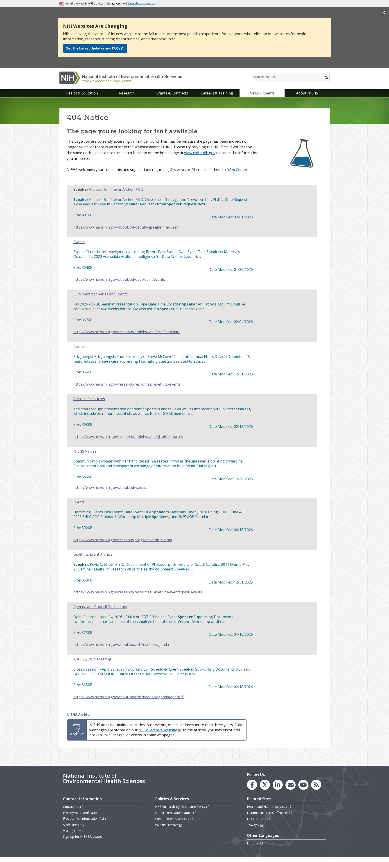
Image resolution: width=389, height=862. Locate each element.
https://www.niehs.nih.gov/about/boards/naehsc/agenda (121, 644)
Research (127, 93)
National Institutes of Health (267, 812)
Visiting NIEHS (73, 830)
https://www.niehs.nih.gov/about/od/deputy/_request (125, 227)
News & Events (261, 93)
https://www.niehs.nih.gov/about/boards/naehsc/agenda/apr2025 (128, 697)
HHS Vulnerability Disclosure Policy (180, 806)
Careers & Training (217, 93)
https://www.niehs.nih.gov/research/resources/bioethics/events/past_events (137, 592)
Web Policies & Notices (172, 819)
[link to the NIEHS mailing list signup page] (290, 785)
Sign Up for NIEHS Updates (82, 836)
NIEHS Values (84, 451)
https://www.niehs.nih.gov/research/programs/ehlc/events (122, 540)
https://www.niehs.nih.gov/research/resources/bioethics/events (127, 384)
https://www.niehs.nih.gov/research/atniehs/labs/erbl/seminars (126, 332)
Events (79, 242)
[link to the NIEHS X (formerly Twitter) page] (265, 785)
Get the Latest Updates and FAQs (93, 48)
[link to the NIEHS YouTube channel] (303, 785)
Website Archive (166, 825)
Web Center (237, 169)
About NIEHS (307, 93)
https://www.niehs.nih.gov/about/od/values (109, 487)
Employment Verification (81, 812)
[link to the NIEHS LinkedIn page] (278, 785)
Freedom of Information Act (83, 818)
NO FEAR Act (256, 819)
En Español (255, 843)
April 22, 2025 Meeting (92, 659)
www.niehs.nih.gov (199, 152)
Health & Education (82, 93)
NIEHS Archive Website (157, 729)
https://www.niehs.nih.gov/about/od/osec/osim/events (119, 279)
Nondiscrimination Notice (173, 812)
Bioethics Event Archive (93, 554)
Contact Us (71, 806)
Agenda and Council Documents (100, 606)
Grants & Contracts (172, 93)
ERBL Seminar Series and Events (100, 294)
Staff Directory (73, 825)
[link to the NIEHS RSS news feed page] (316, 785)
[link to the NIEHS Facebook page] (252, 785)
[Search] (327, 78)
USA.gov (253, 825)
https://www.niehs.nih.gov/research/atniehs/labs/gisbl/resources (128, 436)
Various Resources (89, 399)
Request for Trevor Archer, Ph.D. (108, 189)
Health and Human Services (267, 806)
